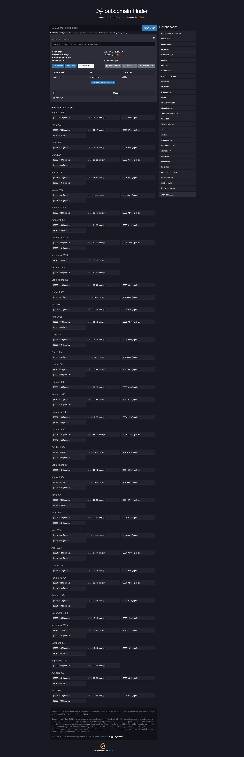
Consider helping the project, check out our (122, 17)
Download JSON (147, 66)
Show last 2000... (168, 194)
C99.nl (110, 750)
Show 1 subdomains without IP (103, 82)
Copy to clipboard (114, 66)
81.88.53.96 (94, 77)
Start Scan (149, 27)
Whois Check (58, 66)
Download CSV (130, 66)
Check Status (70, 66)
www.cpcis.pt (59, 77)
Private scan (89, 32)
